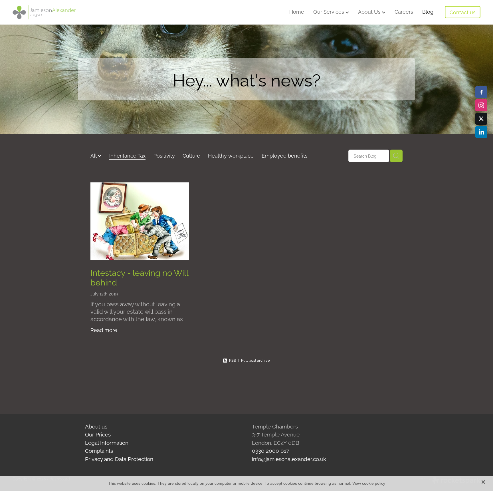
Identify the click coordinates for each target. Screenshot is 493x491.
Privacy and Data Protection (119, 458)
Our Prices (98, 434)
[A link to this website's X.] (481, 119)
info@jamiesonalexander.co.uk (289, 458)
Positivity (164, 155)
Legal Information (106, 442)
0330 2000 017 (270, 450)
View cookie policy (368, 483)
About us (96, 426)
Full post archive (255, 360)
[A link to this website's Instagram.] (481, 105)
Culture (191, 155)
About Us (370, 11)
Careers (404, 11)
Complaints (99, 450)
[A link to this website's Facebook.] (481, 92)
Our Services (329, 11)
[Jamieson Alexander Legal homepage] (59, 12)
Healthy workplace (231, 155)
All (94, 155)
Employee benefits (285, 155)
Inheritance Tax (127, 155)
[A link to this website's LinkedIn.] (481, 132)
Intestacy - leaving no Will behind (139, 276)
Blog (427, 11)
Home (296, 11)
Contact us (463, 12)
